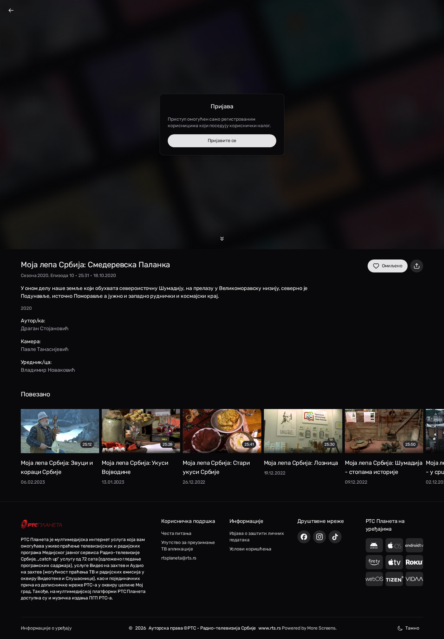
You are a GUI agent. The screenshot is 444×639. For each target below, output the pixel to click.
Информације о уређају (46, 628)
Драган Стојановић (45, 328)
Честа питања (176, 533)
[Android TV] (414, 545)
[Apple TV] (394, 562)
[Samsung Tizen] (394, 579)
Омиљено (392, 266)
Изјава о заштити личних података (256, 537)
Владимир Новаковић (48, 370)
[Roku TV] (414, 562)
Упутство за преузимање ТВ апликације (188, 546)
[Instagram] (319, 536)
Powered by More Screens (308, 628)
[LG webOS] (374, 579)
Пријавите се (222, 140)
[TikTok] (335, 536)
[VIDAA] (414, 579)
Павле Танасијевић (45, 349)
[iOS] (394, 545)
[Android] (374, 545)
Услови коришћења (250, 549)
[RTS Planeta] (41, 524)
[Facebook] (303, 536)
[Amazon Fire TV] (374, 562)
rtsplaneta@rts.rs (178, 558)
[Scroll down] (222, 239)
